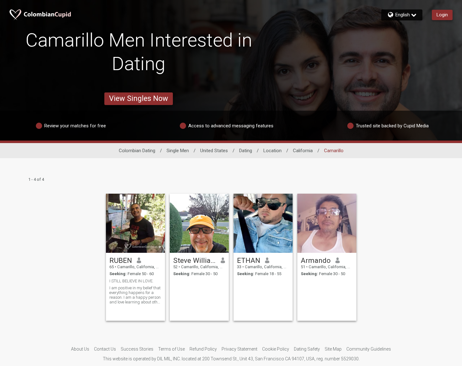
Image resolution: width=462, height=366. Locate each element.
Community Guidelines (368, 349)
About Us (80, 349)
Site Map (333, 349)
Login (442, 15)
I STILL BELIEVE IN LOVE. (131, 281)
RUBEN (120, 260)
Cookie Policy (275, 349)
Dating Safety (307, 349)
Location (272, 150)
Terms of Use (171, 349)
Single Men (178, 150)
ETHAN (248, 260)
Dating (245, 150)
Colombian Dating (137, 150)
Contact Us (105, 349)
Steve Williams (194, 260)
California (303, 150)
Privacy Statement (239, 349)
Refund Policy (203, 349)
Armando (316, 260)
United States (214, 150)
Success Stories (137, 349)
